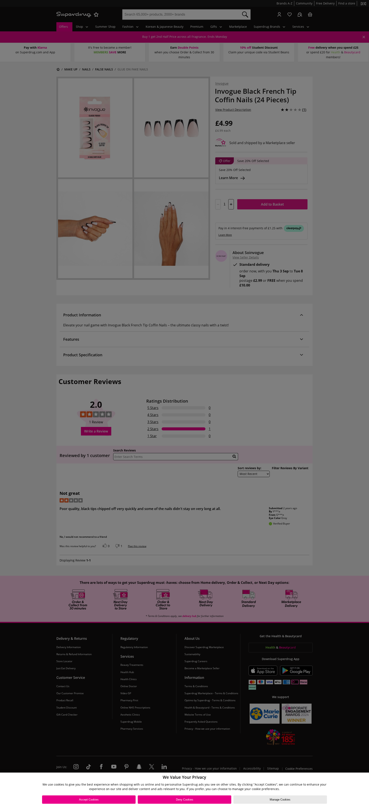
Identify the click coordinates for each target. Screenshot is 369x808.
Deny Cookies (184, 799)
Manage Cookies (280, 799)
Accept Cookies (89, 799)
